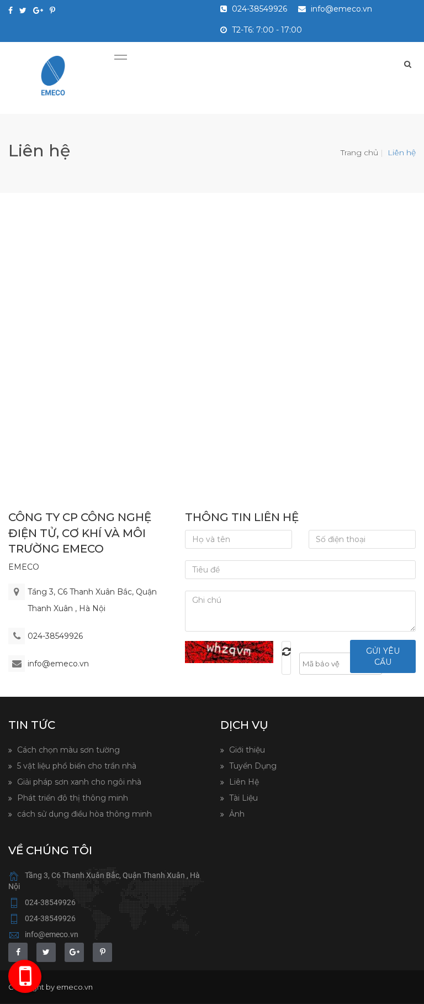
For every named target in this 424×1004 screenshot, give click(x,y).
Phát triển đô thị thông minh (71, 798)
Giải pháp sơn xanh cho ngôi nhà (78, 782)
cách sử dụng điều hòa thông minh (83, 814)
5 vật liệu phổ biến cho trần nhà (75, 766)
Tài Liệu (242, 798)
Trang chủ (359, 152)
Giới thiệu (246, 750)
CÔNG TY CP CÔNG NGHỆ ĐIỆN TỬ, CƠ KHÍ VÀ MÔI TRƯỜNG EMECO (79, 533)
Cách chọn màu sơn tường (67, 750)
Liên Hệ (243, 782)
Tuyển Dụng (252, 766)
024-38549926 (258, 9)
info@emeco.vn (340, 9)
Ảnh (236, 814)
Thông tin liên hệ (242, 517)
